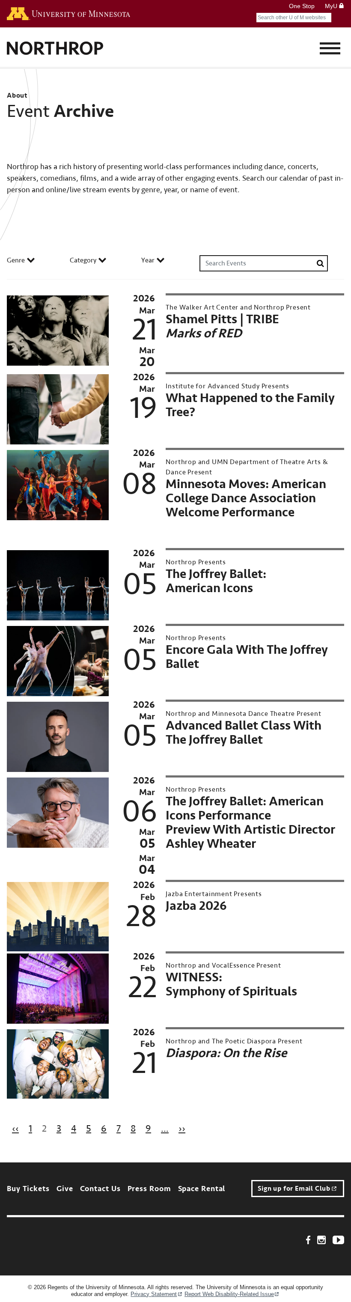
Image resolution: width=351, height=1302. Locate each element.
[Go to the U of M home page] (68, 14)
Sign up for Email (294, 1188)
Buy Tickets (28, 1189)
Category (83, 260)
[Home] (55, 49)
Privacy (154, 1294)
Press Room (149, 1189)
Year (148, 260)
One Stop (302, 6)
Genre (16, 260)
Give (65, 1189)
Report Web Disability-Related (229, 1294)
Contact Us (100, 1189)
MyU (332, 6)
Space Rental (202, 1189)
